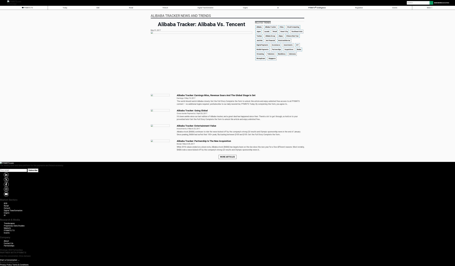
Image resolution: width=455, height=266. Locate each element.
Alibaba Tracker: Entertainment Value (196, 125)
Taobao (259, 36)
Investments (288, 45)
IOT (297, 45)
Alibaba (259, 27)
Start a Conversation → (10, 260)
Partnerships (276, 49)
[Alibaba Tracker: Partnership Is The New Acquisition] (160, 146)
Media (299, 49)
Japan (259, 31)
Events (394, 8)
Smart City (284, 31)
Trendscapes (9, 223)
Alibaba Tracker (270, 27)
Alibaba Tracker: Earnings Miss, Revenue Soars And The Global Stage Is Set (216, 95)
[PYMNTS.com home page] (15, 3)
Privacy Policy (6, 265)
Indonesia (292, 54)
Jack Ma (259, 40)
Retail (131, 8)
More (429, 8)
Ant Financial (270, 40)
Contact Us (8, 243)
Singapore (271, 58)
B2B (98, 8)
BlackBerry (281, 54)
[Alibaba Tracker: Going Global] (160, 116)
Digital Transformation (205, 8)
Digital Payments (262, 45)
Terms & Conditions (20, 265)
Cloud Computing (293, 27)
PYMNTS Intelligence (317, 8)
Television (270, 54)
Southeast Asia (296, 31)
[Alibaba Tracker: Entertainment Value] (160, 131)
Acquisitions (289, 49)
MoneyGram (261, 58)
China (281, 27)
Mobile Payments (262, 49)
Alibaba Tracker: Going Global (192, 110)
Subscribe (32, 170)
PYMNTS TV (28, 8)
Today (65, 8)
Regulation (359, 8)
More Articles (227, 157)
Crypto (245, 8)
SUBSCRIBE (445, 3)
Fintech (165, 8)
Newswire (438, 3)
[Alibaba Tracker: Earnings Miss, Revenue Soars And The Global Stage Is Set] (160, 100)
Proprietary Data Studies (14, 226)
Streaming (260, 54)
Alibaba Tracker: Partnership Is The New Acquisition (204, 141)
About (6, 241)
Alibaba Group (270, 36)
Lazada (266, 31)
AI (278, 8)
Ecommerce (276, 45)
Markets (7, 228)
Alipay (281, 36)
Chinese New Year (292, 36)
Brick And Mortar (284, 40)
